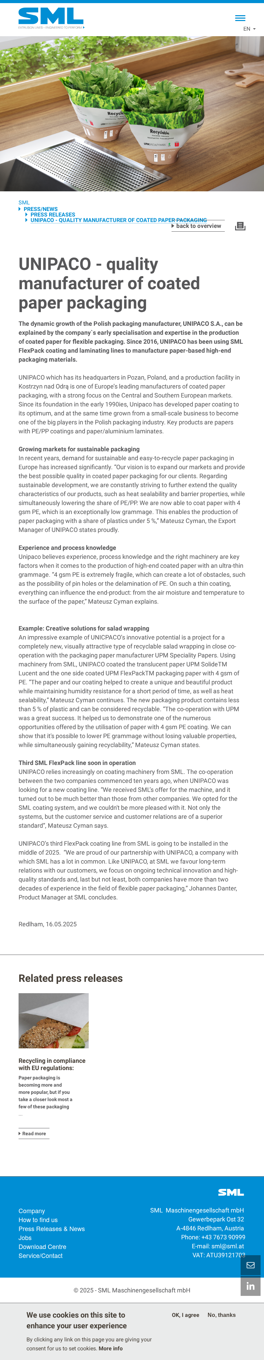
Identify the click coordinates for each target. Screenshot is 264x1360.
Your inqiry (251, 1265)
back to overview (198, 225)
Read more (34, 1133)
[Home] (51, 18)
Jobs (25, 1237)
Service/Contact (41, 1255)
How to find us (38, 1219)
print (240, 226)
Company (32, 1210)
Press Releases (53, 214)
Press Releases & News (52, 1228)
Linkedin (251, 1286)
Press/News (41, 209)
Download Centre (42, 1246)
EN (246, 29)
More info (111, 1348)
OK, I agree (185, 1315)
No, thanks (222, 1315)
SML (24, 202)
